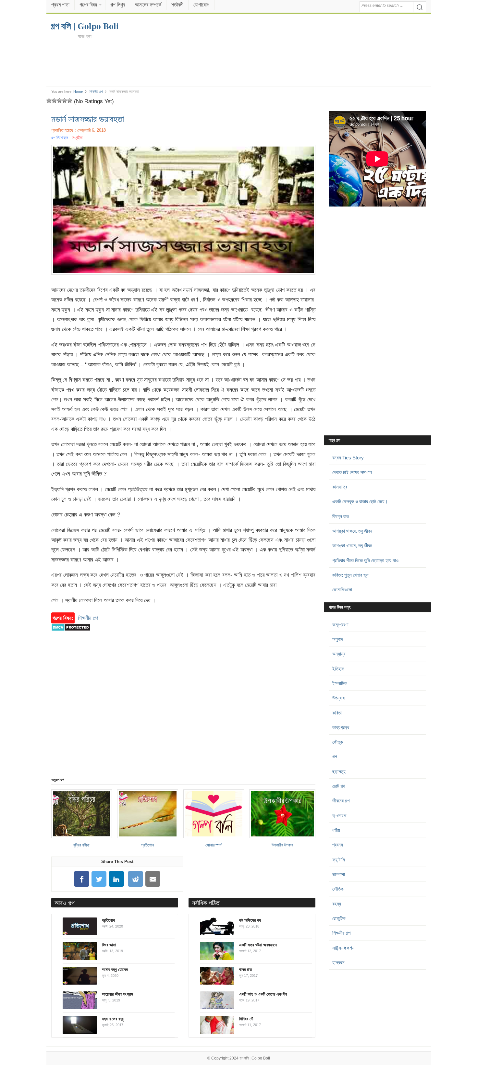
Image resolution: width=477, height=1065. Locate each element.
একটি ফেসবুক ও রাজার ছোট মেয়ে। (360, 501)
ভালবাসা (338, 874)
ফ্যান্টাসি (338, 859)
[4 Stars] (64, 100)
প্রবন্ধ (337, 844)
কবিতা (337, 713)
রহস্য (336, 903)
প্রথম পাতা (60, 4)
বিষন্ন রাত (340, 516)
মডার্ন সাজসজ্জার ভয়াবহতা (87, 118)
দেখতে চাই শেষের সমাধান (352, 472)
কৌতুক (337, 742)
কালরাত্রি (339, 487)
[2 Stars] (54, 100)
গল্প (334, 756)
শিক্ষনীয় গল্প (96, 91)
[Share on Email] (153, 879)
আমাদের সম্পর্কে (148, 4)
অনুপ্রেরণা (340, 624)
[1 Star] (49, 100)
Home (78, 91)
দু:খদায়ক (339, 815)
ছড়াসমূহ (339, 771)
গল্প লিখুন (117, 4)
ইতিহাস (338, 668)
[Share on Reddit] (135, 879)
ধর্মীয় (336, 830)
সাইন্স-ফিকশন (343, 948)
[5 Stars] (69, 100)
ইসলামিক (339, 683)
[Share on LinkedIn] (116, 879)
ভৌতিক (338, 889)
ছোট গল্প (338, 786)
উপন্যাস (338, 698)
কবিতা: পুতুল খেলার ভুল (350, 575)
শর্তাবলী (177, 4)
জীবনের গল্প (340, 800)
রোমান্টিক (339, 918)
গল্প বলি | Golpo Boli (254, 1058)
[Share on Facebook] (81, 879)
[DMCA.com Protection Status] (71, 634)
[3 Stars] (59, 100)
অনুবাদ (337, 639)
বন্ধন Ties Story (348, 457)
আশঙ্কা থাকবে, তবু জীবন (352, 531)
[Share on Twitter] (99, 879)
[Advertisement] (238, 62)
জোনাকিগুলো (342, 589)
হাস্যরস (338, 962)
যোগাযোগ (201, 4)
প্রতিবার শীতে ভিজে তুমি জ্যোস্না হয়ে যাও (365, 560)
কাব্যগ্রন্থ (340, 727)
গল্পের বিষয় (88, 4)
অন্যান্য (339, 654)
